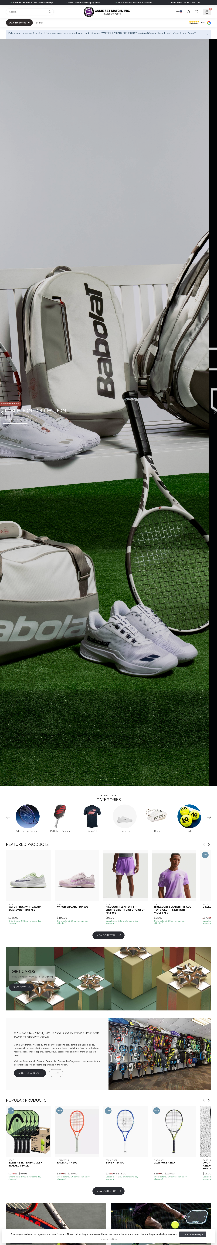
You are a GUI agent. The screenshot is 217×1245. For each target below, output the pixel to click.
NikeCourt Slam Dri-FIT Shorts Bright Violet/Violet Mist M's (125, 910)
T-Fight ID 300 (115, 1162)
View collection (106, 935)
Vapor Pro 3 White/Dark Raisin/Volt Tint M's (24, 908)
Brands (40, 22)
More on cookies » (109, 1239)
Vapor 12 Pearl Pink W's (72, 907)
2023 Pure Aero (164, 1162)
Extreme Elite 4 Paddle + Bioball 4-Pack (25, 1164)
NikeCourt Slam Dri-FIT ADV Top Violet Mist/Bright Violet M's (172, 910)
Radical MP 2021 (67, 1162)
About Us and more (30, 1073)
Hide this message (193, 1234)
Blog (56, 1073)
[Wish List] (196, 12)
